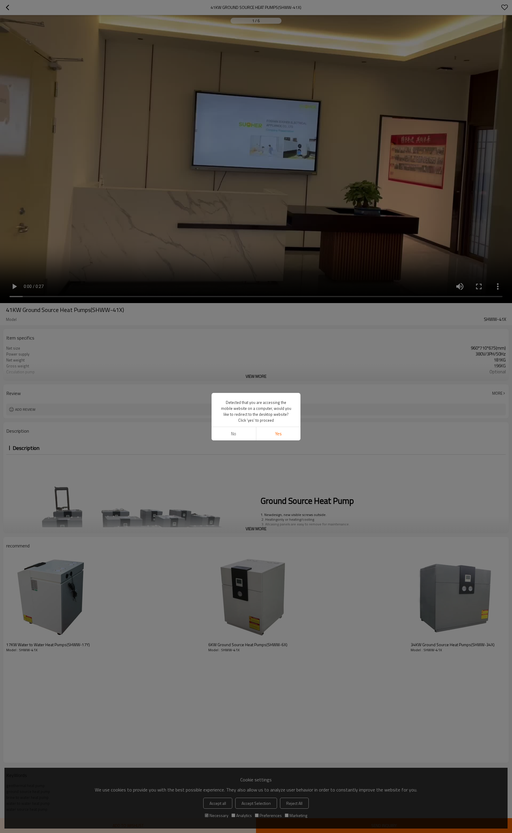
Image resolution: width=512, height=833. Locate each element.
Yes (278, 433)
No (233, 433)
